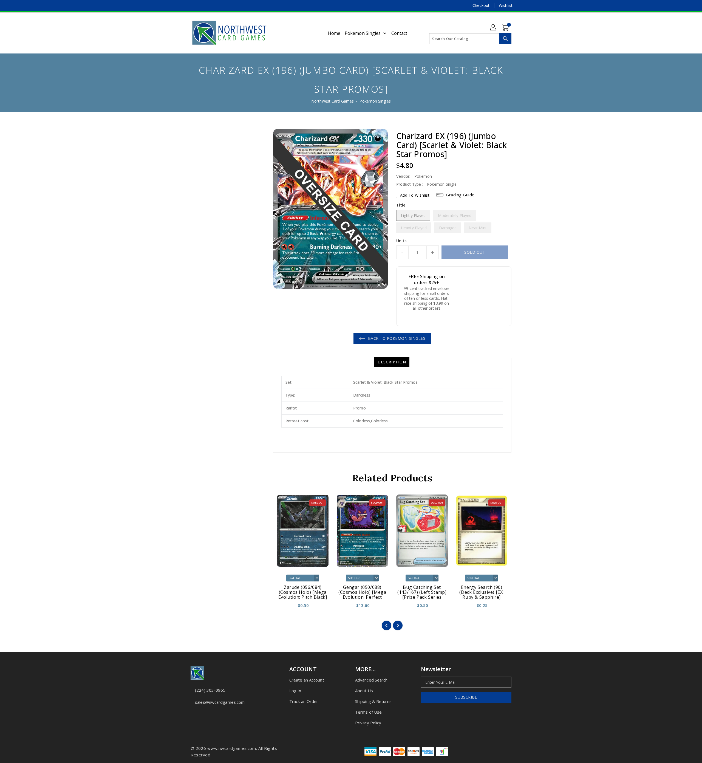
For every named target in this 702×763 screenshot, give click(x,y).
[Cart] (505, 27)
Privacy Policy (368, 722)
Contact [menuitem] (399, 33)
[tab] (391, 362)
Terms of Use (368, 712)
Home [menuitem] (334, 33)
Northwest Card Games (332, 101)
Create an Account (306, 680)
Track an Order (303, 701)
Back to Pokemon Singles (397, 338)
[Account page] (493, 27)
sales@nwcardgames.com (220, 702)
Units (401, 241)
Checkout (480, 5)
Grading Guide (460, 194)
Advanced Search (371, 680)
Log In (295, 690)
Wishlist (506, 5)
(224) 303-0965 (210, 690)
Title (401, 205)
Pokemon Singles (375, 101)
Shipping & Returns (373, 701)
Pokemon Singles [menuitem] (363, 33)
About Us (364, 690)
